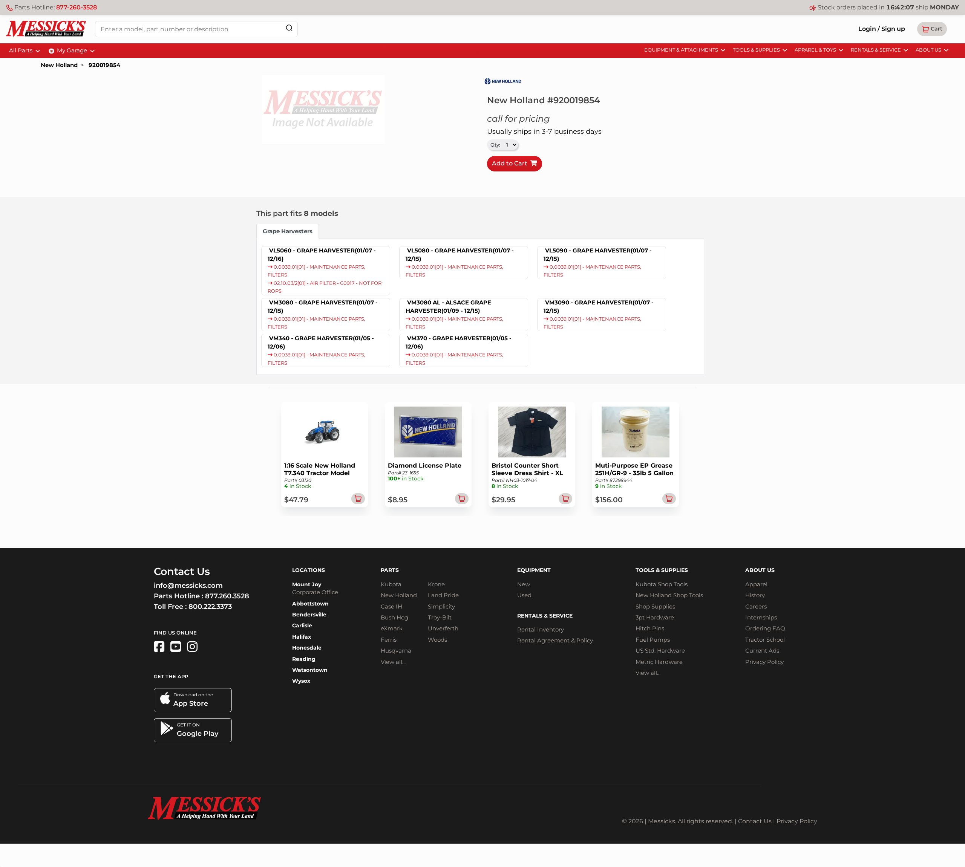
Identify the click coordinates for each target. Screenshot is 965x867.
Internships (761, 617)
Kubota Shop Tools (662, 584)
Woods (437, 639)
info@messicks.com (188, 585)
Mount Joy (306, 584)
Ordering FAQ (765, 628)
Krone (436, 584)
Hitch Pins (650, 628)
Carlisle (302, 625)
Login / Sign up (881, 28)
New (523, 584)
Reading (304, 659)
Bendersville (309, 614)
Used (524, 595)
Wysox (301, 680)
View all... (393, 661)
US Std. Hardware (660, 650)
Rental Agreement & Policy (555, 640)
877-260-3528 (76, 7)
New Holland (59, 65)
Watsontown (310, 670)
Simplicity (441, 606)
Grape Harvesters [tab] (287, 231)
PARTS (390, 570)
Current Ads (762, 650)
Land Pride (443, 595)
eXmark (392, 628)
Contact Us (755, 821)
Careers (756, 606)
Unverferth (443, 628)
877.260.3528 (227, 596)
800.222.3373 (210, 606)
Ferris (389, 639)
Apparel (756, 584)
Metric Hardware (659, 661)
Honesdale (307, 647)
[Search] (289, 28)
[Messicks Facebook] (159, 646)
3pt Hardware (655, 617)
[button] (932, 29)
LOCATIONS (308, 570)
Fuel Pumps (653, 639)
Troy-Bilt (440, 617)
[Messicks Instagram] (192, 646)
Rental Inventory (540, 629)
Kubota (391, 584)
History (755, 595)
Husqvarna (396, 650)
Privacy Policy (764, 661)
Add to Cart (511, 163)
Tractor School (765, 639)
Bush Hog (394, 617)
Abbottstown (310, 603)
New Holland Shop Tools (669, 595)
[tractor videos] (175, 646)
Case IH (391, 606)
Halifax (301, 636)
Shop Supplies (655, 606)
